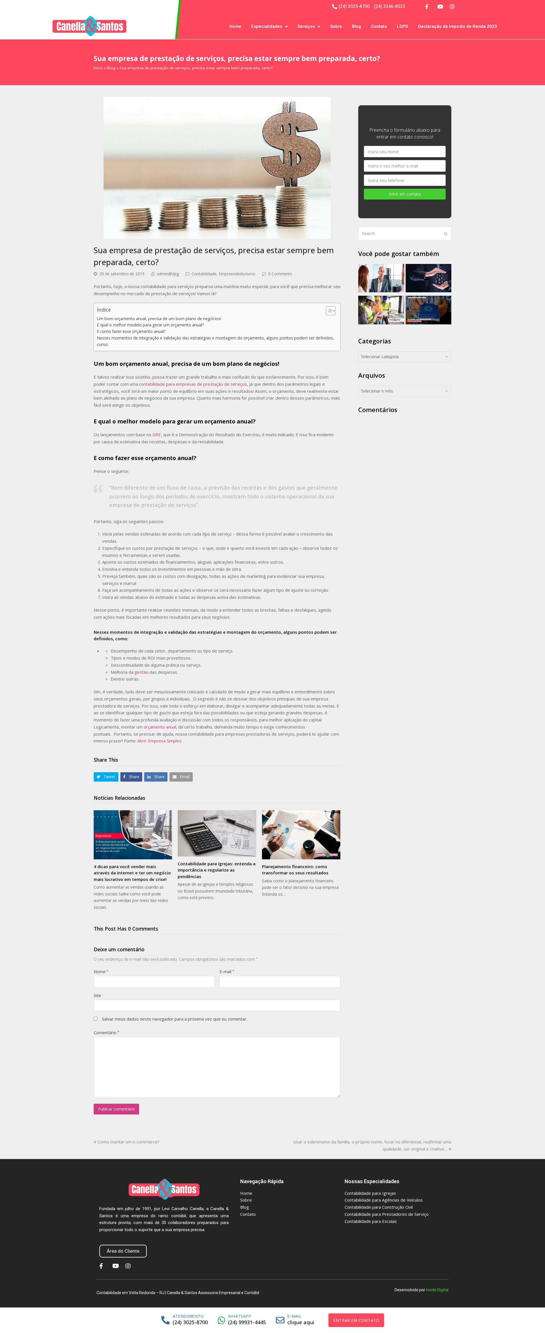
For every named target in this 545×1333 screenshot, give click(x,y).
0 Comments (280, 273)
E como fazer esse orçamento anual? (131, 331)
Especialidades (266, 26)
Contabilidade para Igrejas (370, 1193)
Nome (101, 971)
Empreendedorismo (237, 273)
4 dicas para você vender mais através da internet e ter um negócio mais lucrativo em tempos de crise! (132, 873)
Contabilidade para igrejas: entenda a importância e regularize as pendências (216, 870)
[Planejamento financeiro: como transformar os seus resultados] (301, 834)
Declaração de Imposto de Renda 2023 (457, 26)
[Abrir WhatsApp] (528, 1318)
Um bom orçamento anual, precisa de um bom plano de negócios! (159, 318)
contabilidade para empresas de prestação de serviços (193, 384)
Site (97, 995)
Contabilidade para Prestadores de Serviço (387, 1214)
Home (235, 26)
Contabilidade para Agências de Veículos (384, 1200)
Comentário (106, 1032)
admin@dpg (168, 273)
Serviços (306, 26)
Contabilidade (204, 273)
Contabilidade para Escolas (371, 1221)
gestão (141, 672)
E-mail (226, 971)
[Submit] (445, 233)
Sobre (336, 26)
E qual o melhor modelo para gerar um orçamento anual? (150, 325)
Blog (356, 26)
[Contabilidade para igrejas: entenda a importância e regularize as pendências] (217, 833)
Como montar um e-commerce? (128, 1142)
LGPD (402, 26)
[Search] (404, 233)
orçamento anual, (160, 727)
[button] (106, 777)
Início (98, 67)
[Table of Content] (331, 310)
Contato (379, 26)
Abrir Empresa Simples (159, 741)
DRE (156, 434)
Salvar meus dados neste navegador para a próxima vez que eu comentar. (174, 1019)
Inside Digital (437, 1290)
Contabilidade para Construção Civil (379, 1207)
